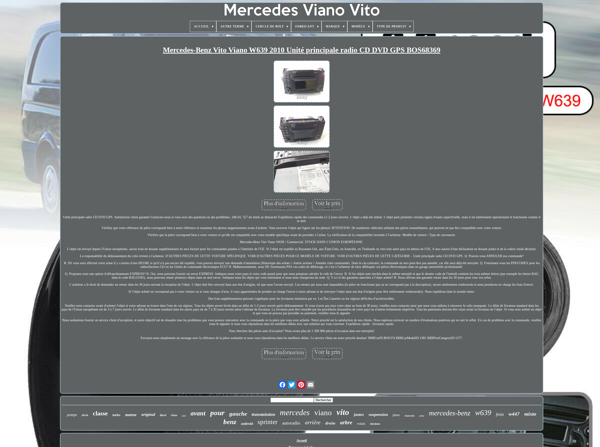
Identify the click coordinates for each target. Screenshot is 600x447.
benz (229, 421)
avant (198, 413)
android (247, 423)
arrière (313, 422)
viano (323, 412)
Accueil (301, 440)
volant (361, 423)
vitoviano (375, 423)
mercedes (295, 412)
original (148, 414)
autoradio (291, 422)
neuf (184, 415)
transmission (263, 414)
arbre (346, 422)
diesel (163, 415)
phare (396, 415)
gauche (238, 413)
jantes (359, 414)
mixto (530, 414)
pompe (72, 415)
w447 (514, 414)
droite (330, 423)
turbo (116, 415)
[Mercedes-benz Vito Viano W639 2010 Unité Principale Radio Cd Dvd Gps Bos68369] (301, 81)
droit (85, 415)
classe (100, 413)
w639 (483, 412)
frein (500, 414)
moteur (131, 415)
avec (421, 415)
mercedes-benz (449, 413)
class (174, 415)
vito (343, 412)
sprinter (268, 421)
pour (217, 413)
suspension (378, 414)
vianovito (410, 415)
